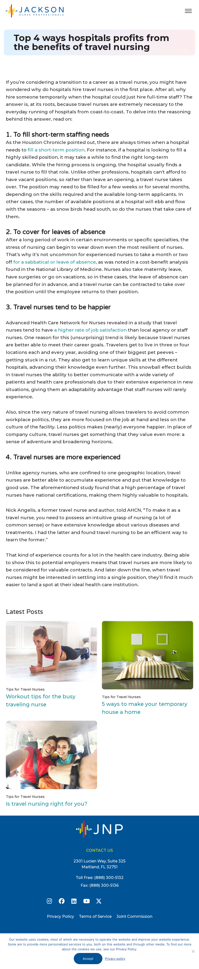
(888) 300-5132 (109, 877)
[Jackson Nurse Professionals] (40, 10)
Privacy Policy (60, 916)
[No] (193, 951)
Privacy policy (115, 959)
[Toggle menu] (188, 11)
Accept (88, 959)
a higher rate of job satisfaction (90, 330)
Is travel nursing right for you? (46, 804)
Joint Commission (134, 916)
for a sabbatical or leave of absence (54, 262)
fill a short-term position (56, 150)
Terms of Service (95, 916)
